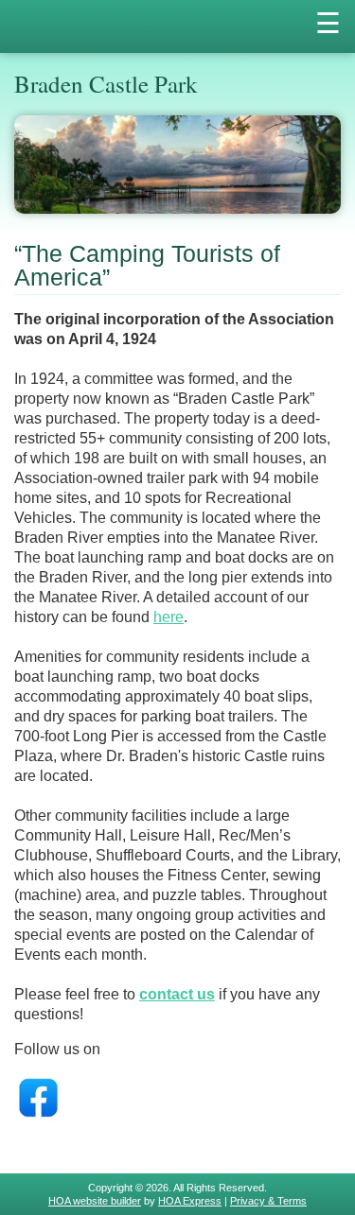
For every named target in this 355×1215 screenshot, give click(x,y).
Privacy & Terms (268, 1200)
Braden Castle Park (106, 83)
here (168, 617)
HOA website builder (94, 1200)
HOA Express (190, 1200)
